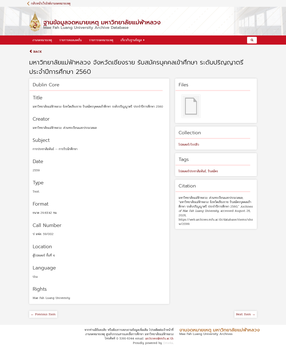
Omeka (168, 342)
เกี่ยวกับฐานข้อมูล (131, 40)
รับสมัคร (213, 171)
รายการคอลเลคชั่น (70, 40)
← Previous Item (43, 314)
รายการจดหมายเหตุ (101, 40)
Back (37, 51)
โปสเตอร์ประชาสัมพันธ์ (192, 171)
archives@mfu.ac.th (159, 338)
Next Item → (245, 314)
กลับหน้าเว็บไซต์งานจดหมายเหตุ (50, 3)
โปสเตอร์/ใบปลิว (189, 144)
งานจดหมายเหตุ (42, 40)
